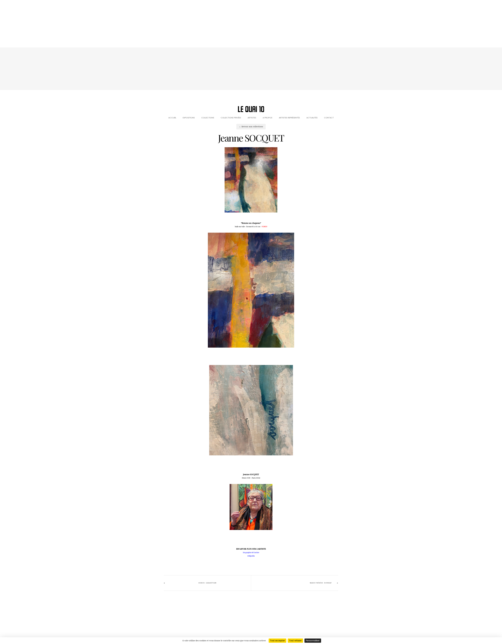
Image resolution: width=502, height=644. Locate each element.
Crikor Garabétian (207, 583)
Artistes (252, 117)
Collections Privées (231, 117)
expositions (189, 117)
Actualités (312, 117)
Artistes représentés (289, 117)
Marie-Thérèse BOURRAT (321, 583)
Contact (329, 117)
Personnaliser (313, 640)
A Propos (267, 117)
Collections (207, 117)
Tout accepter (277, 640)
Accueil (172, 117)
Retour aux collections (252, 126)
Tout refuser (295, 640)
